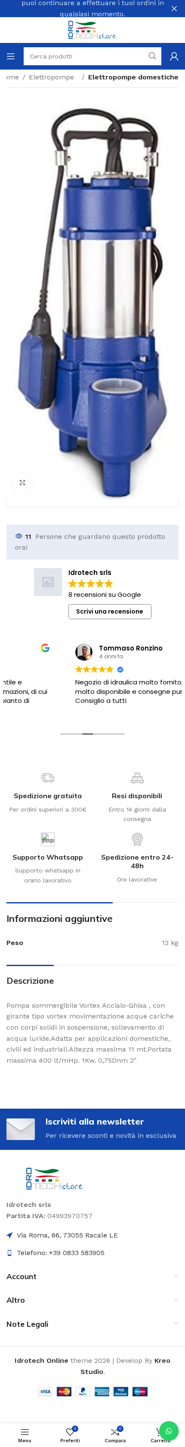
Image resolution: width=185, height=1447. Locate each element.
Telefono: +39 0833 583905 (61, 1253)
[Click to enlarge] (22, 483)
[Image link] (54, 1178)
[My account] (174, 56)
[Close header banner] (174, 8)
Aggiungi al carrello (112, 428)
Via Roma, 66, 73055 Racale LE (67, 1235)
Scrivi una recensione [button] (109, 611)
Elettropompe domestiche (133, 77)
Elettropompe (53, 77)
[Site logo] (92, 29)
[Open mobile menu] (10, 56)
